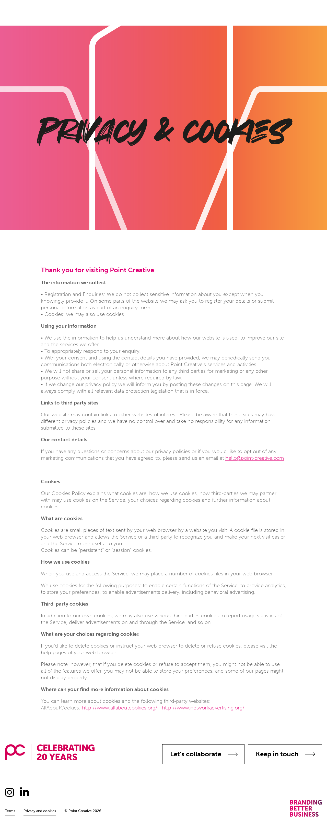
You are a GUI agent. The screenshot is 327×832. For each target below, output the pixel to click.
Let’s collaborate (195, 754)
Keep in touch (277, 754)
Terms (10, 811)
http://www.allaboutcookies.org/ (119, 708)
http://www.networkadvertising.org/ (203, 708)
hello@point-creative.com (254, 458)
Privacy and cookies (40, 811)
